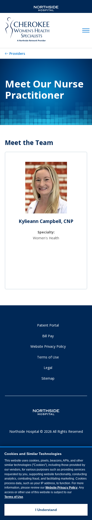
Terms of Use (48, 357)
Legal (48, 367)
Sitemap (47, 378)
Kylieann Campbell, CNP (46, 221)
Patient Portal (48, 325)
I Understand (46, 510)
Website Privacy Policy (48, 346)
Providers (17, 53)
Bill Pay (48, 336)
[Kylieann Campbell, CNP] (46, 189)
